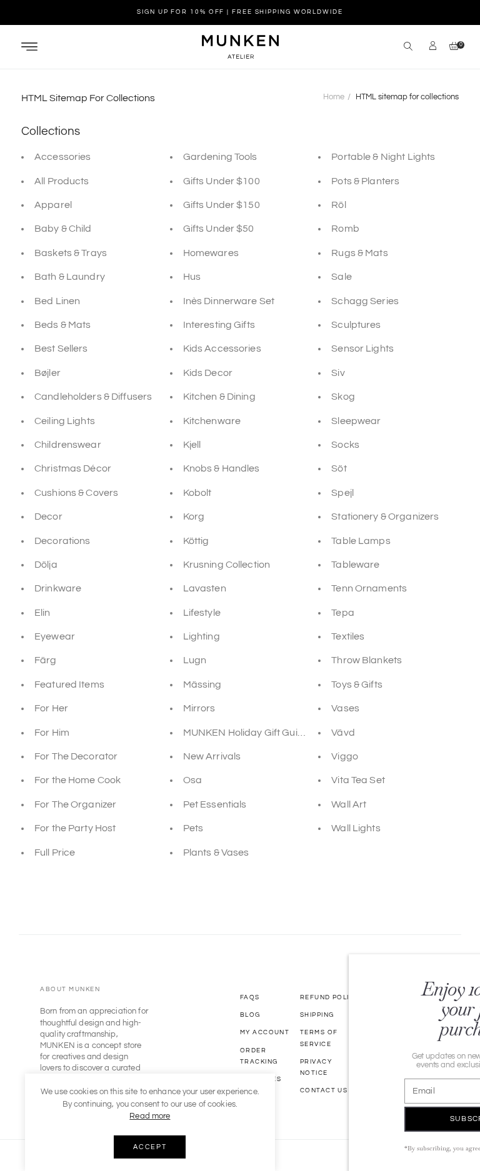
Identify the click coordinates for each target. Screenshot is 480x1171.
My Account (264, 1032)
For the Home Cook (77, 780)
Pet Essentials (215, 804)
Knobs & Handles (221, 468)
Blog (250, 1015)
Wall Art (348, 804)
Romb (345, 229)
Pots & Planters (365, 181)
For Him (51, 733)
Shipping (317, 1015)
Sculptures (356, 325)
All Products (61, 181)
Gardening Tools (220, 157)
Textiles (347, 636)
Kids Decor (207, 373)
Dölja (46, 565)
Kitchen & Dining (219, 397)
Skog (343, 397)
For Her (51, 708)
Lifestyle (202, 613)
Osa (192, 780)
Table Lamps (360, 541)
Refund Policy (329, 997)
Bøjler (47, 373)
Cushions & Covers (76, 493)
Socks (345, 445)
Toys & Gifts (356, 684)
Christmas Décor (72, 468)
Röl (338, 205)
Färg (45, 660)
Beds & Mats (62, 325)
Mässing (202, 684)
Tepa (342, 613)
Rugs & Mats (359, 253)
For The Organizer (75, 804)
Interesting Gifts (219, 325)
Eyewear (54, 636)
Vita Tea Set (358, 780)
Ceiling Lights (64, 421)
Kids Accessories (222, 348)
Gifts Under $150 (221, 205)
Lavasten (204, 588)
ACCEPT (149, 1147)
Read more (149, 1116)
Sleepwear (356, 421)
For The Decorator (76, 756)
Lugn (195, 660)
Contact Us (324, 1090)
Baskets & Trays (70, 253)
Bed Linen (57, 301)
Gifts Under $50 (218, 229)
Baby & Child (63, 229)
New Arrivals (212, 756)
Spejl (342, 493)
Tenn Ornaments (369, 588)
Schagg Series (365, 301)
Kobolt (197, 493)
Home (333, 96)
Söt (338, 468)
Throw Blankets (366, 660)
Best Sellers (61, 348)
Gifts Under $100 (221, 181)
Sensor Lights (362, 348)
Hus (192, 277)
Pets (193, 828)
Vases (345, 708)
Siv (337, 373)
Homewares (211, 253)
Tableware (355, 565)
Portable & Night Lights (383, 157)
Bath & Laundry (69, 277)
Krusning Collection (226, 565)
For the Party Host (75, 828)
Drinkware (57, 588)
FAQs (250, 997)
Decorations (62, 541)
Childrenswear (67, 445)
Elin (42, 613)
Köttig (196, 541)
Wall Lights (355, 828)
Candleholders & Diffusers (93, 397)
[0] (451, 47)
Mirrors (199, 708)
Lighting (201, 636)
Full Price (54, 852)
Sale (341, 277)
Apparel (53, 205)
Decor (48, 516)
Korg (194, 516)
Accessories (62, 157)
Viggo (344, 756)
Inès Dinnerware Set (228, 301)
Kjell (192, 445)
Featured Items (69, 684)
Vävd (343, 733)
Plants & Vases (216, 852)
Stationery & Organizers (385, 516)
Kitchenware (212, 421)
